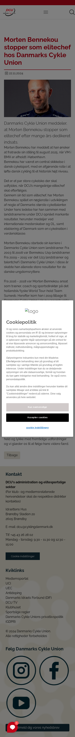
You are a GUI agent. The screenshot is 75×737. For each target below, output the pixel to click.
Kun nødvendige (37, 407)
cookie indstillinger (37, 427)
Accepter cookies (37, 417)
